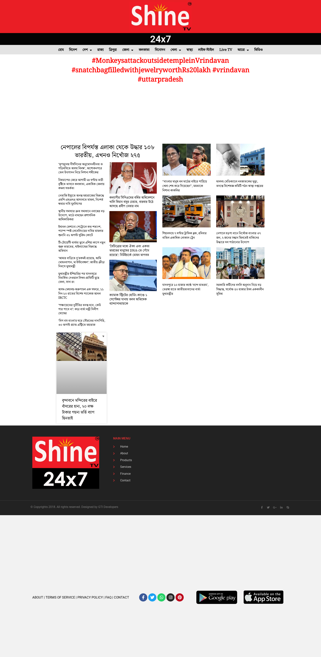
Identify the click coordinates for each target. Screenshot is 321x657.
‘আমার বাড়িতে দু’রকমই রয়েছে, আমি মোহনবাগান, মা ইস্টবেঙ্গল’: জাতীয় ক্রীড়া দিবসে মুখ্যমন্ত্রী (81, 262)
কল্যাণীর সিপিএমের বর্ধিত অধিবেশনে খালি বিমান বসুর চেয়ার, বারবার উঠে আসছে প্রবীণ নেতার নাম (131, 202)
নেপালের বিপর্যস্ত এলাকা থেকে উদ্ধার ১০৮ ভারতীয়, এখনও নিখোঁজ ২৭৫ (108, 151)
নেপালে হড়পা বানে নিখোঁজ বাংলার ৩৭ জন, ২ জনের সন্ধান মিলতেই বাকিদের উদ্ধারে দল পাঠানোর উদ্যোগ (238, 238)
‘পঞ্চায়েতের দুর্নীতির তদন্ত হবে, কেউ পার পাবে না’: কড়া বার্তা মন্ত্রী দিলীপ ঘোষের (79, 309)
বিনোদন (160, 50)
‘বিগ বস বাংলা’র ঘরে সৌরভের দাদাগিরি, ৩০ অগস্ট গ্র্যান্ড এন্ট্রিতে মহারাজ (81, 322)
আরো (241, 50)
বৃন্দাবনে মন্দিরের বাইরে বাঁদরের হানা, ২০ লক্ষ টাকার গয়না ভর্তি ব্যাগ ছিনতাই (79, 409)
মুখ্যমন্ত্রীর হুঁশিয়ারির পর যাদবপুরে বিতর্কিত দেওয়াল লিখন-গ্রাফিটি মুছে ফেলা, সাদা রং (78, 278)
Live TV (225, 50)
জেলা (125, 50)
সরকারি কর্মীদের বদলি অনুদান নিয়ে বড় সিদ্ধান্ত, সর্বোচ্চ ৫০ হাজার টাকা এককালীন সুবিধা (240, 289)
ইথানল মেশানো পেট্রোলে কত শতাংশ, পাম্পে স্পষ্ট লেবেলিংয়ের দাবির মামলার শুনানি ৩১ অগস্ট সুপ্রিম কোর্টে (80, 231)
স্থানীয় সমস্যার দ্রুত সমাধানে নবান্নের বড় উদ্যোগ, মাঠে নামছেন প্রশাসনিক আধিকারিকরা (81, 215)
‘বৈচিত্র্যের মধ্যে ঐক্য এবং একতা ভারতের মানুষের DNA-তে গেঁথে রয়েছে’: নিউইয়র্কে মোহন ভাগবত (129, 251)
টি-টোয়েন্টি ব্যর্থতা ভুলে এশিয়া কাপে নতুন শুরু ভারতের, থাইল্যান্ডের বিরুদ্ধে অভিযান (81, 246)
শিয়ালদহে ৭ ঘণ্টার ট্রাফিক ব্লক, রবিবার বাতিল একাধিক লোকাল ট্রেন (184, 235)
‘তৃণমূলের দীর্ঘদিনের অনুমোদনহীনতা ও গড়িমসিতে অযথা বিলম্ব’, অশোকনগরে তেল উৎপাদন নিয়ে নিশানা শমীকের (80, 168)
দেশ (85, 50)
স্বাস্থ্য (190, 50)
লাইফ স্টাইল (206, 50)
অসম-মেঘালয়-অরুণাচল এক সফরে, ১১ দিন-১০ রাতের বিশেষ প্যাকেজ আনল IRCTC (81, 293)
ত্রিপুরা (113, 50)
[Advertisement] (160, 114)
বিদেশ (73, 50)
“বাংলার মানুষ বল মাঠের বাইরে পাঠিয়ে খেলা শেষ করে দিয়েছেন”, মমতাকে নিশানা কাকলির (184, 186)
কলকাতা (144, 50)
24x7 (160, 39)
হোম (61, 50)
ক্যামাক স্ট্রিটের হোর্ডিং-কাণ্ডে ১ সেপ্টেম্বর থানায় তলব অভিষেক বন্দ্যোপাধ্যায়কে (128, 299)
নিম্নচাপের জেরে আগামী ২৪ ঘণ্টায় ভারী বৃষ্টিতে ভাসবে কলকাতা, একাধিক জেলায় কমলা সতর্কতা (81, 184)
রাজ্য (100, 50)
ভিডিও (258, 50)
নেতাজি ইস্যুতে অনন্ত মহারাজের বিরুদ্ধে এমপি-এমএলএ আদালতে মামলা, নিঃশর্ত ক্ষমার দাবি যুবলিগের (81, 199)
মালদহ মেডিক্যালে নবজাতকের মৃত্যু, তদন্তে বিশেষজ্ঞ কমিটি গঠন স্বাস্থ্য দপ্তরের (239, 184)
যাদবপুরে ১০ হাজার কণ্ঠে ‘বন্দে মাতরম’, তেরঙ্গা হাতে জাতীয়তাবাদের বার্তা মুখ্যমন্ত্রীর (185, 289)
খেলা (174, 50)
